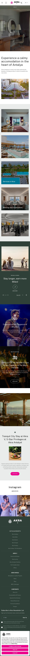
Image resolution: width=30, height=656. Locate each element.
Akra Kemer (15, 539)
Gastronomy (7, 155)
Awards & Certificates (15, 598)
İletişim (15, 606)
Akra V (15, 7)
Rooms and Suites (9, 129)
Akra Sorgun (15, 542)
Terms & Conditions (15, 603)
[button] (26, 295)
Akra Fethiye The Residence (15, 548)
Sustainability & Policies (15, 595)
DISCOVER (15, 290)
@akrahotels (15, 491)
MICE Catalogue (15, 584)
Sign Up (25, 617)
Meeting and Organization (12, 208)
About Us (15, 592)
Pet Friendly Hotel (15, 565)
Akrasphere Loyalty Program (15, 575)
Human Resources (15, 600)
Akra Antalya (15, 534)
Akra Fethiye (15, 545)
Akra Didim (15, 537)
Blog (15, 581)
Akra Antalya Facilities (15, 562)
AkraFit (5, 234)
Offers (15, 567)
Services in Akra (9, 182)
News (15, 578)
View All (18, 295)
